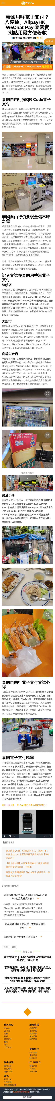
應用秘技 (7, 1066)
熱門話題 (33, 1039)
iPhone (7, 1028)
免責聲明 (7, 1082)
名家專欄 (33, 1071)
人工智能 (7, 1047)
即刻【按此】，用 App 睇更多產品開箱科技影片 (25, 805)
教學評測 (9, 1062)
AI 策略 (33, 1069)
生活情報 (33, 1031)
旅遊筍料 (33, 1036)
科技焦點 (9, 1024)
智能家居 (7, 1039)
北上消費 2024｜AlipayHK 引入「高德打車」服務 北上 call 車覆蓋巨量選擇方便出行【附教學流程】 (27, 854)
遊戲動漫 (34, 1049)
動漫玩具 (33, 1058)
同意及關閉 (27, 1097)
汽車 (6, 1045)
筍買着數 (33, 1033)
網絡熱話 (33, 1028)
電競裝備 (33, 1055)
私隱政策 (7, 1079)
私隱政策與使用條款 (21, 1092)
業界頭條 (33, 1066)
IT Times (35, 1062)
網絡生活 (34, 1024)
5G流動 (7, 1031)
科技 (6, 947)
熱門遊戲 (33, 1052)
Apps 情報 (8, 1071)
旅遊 (14, 947)
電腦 (6, 1033)
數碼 (6, 1036)
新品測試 (7, 1069)
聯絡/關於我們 (10, 1085)
